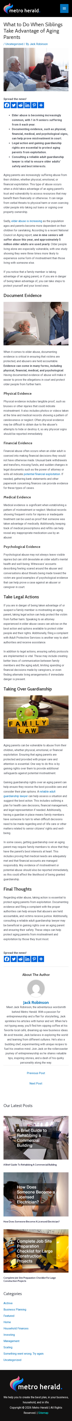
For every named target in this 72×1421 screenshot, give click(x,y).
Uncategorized (14, 44)
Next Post (36, 1083)
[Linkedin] (27, 105)
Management (11, 1341)
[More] (41, 105)
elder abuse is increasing (26, 221)
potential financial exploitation (42, 474)
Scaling (7, 1347)
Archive (8, 1303)
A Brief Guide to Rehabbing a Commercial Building (30, 1164)
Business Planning (14, 1309)
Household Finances (15, 1328)
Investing (9, 1334)
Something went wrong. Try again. (23, 1353)
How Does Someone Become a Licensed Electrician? (31, 1221)
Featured (8, 1316)
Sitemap (43, 1413)
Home (7, 1322)
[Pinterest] (34, 105)
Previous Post (36, 1073)
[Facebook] (7, 105)
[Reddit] (20, 105)
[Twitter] (14, 105)
